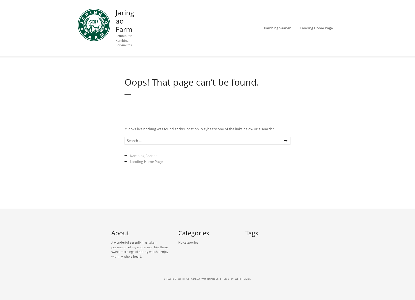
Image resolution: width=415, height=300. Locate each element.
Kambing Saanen (277, 28)
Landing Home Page (316, 28)
